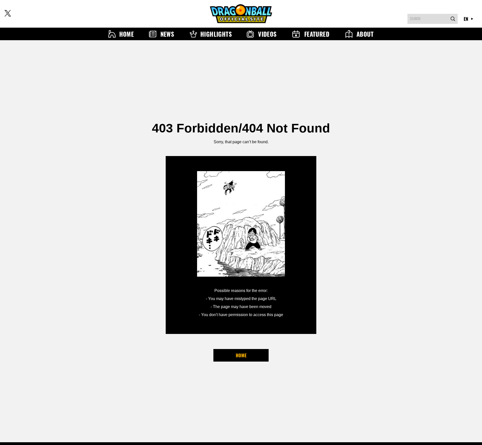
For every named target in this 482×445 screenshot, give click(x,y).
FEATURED (317, 33)
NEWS (167, 33)
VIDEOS (267, 33)
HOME (126, 33)
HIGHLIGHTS (216, 33)
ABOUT (365, 33)
